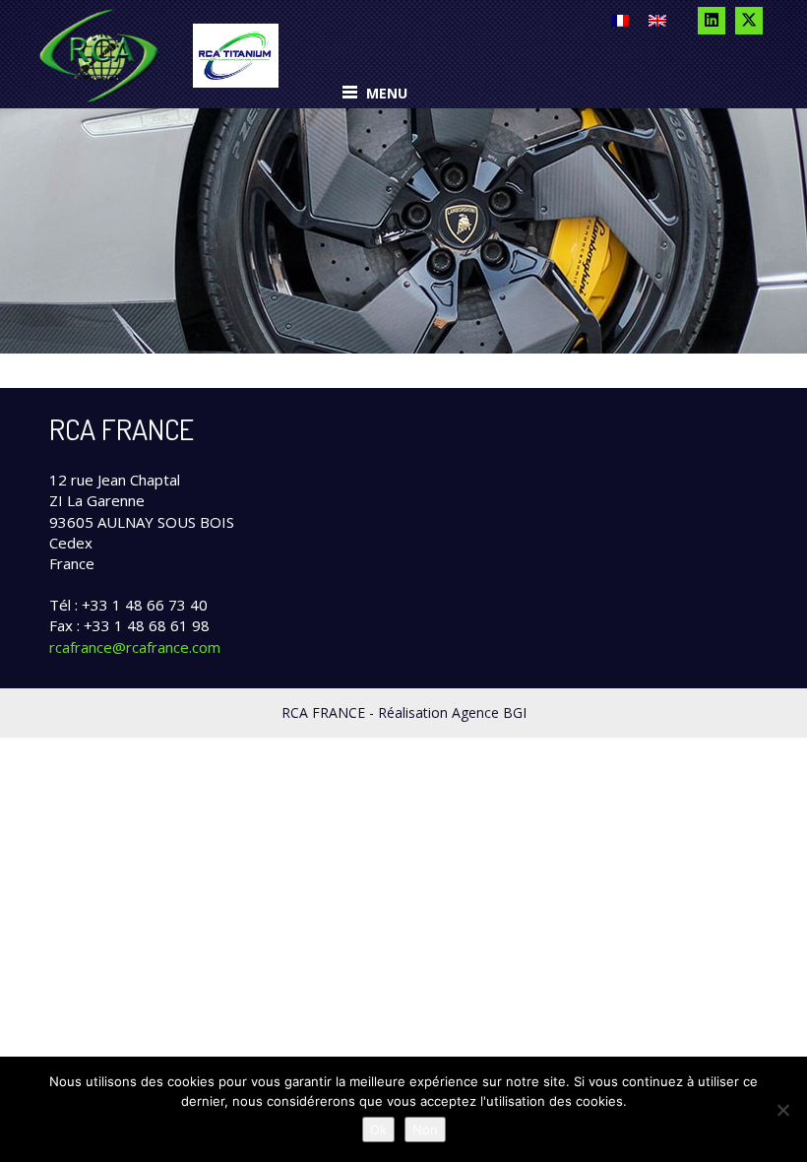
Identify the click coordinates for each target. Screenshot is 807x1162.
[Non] (782, 1110)
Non (425, 1129)
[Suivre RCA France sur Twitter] (749, 20)
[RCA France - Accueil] (98, 53)
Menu (384, 93)
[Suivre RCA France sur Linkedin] (711, 20)
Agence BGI (489, 712)
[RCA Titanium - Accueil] (235, 53)
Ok (378, 1129)
